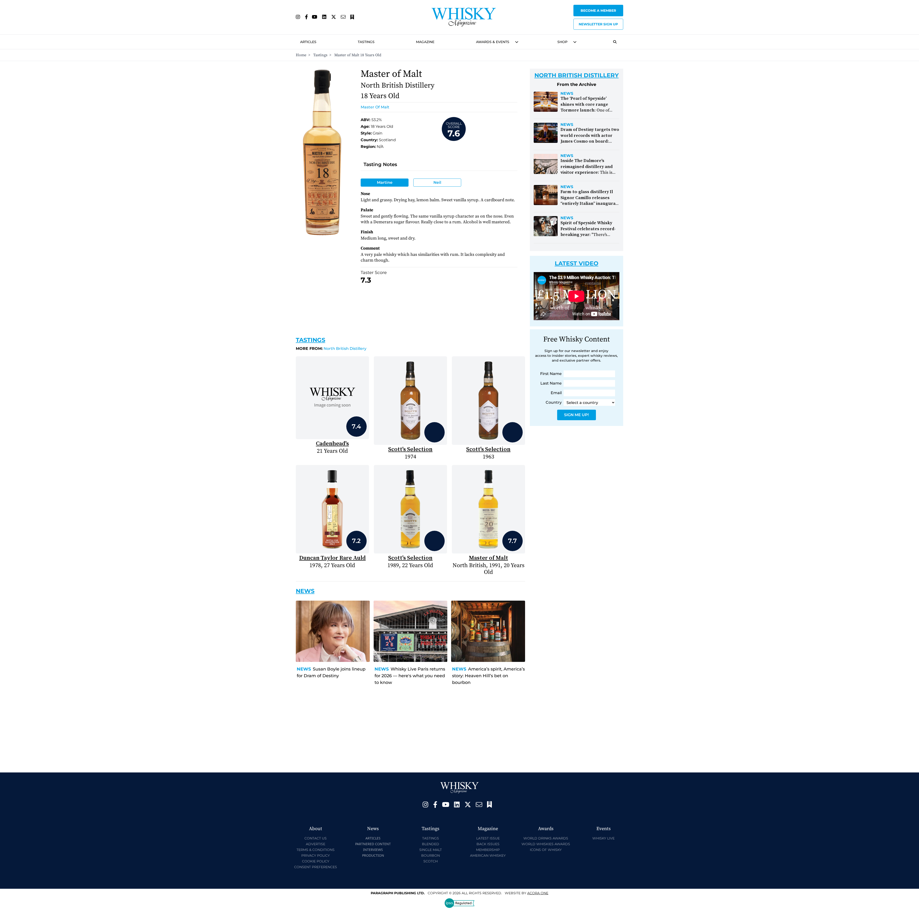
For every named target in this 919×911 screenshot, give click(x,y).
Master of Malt (375, 107)
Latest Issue (488, 838)
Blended (430, 844)
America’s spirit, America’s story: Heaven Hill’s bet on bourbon (488, 675)
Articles (308, 42)
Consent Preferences (315, 867)
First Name (551, 373)
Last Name (551, 383)
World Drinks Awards (545, 838)
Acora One (537, 893)
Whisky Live (603, 838)
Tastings (366, 42)
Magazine (425, 42)
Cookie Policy (315, 861)
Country (554, 402)
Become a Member (598, 10)
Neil (437, 182)
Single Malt (430, 850)
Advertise (315, 844)
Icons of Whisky (546, 850)
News (304, 669)
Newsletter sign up (598, 24)
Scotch (430, 861)
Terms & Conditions (316, 850)
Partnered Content (373, 844)
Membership (488, 850)
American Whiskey (488, 855)
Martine (384, 182)
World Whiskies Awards (545, 844)
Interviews (373, 849)
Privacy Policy (315, 855)
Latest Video (576, 263)
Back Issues (487, 844)
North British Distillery (331, 348)
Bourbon (430, 855)
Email (556, 393)
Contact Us (315, 838)
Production (373, 855)
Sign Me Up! (576, 415)
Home (301, 55)
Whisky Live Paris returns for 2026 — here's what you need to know (410, 675)
